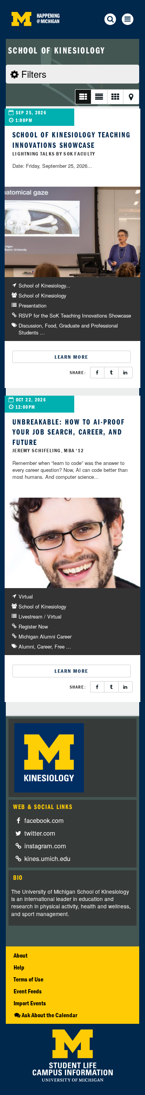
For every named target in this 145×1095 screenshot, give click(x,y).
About (20, 955)
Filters (32, 73)
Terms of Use (28, 979)
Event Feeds (28, 991)
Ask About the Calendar (49, 1015)
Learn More (71, 356)
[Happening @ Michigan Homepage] (21, 34)
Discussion (30, 325)
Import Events (30, 1003)
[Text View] (99, 96)
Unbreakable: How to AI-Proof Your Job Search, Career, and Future (68, 432)
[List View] (83, 96)
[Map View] (131, 96)
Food (50, 325)
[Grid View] (115, 96)
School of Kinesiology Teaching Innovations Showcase (71, 140)
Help (19, 967)
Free (60, 646)
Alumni (26, 646)
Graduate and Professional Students (68, 329)
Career (44, 646)
